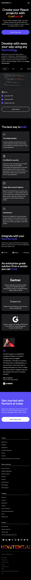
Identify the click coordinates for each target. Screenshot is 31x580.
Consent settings (5, 562)
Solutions (4, 444)
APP (2, 573)
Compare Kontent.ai (7, 450)
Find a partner (5, 526)
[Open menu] (28, 2)
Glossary (4, 476)
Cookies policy (4, 560)
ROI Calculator (5, 487)
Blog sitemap (5, 485)
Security (4, 455)
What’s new (4, 442)
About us (4, 497)
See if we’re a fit (15, 419)
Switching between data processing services (10, 571)
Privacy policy (4, 557)
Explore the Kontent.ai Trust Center (11, 458)
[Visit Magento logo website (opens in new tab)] (5, 252)
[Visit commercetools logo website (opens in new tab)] (27, 252)
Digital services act (5, 566)
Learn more (15, 109)
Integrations (5, 447)
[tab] (5, 69)
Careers (4, 505)
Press (3, 514)
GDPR (3, 568)
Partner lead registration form (9, 534)
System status (5, 482)
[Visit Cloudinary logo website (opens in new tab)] (16, 252)
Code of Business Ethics (8, 511)
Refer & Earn (5, 516)
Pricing (3, 453)
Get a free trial (15, 32)
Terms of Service (6, 508)
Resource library (6, 474)
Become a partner (6, 529)
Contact (4, 500)
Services (4, 479)
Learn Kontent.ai (6, 468)
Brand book (4, 503)
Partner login (5, 532)
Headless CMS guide (6, 471)
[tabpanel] (15, 95)
